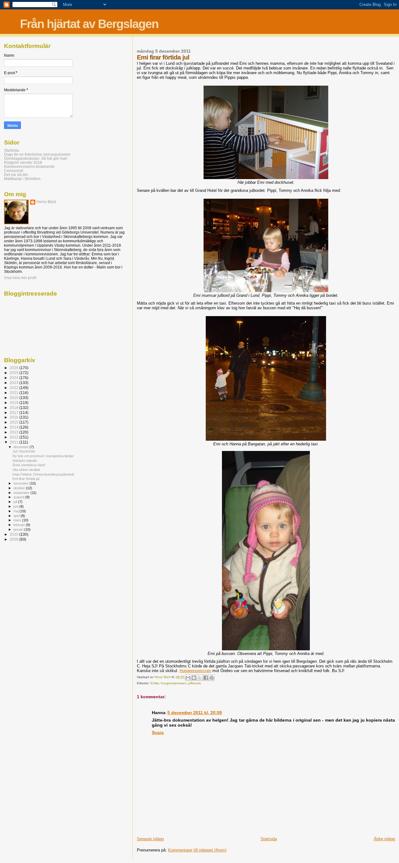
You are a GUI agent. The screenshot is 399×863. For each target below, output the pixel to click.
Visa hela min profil (20, 278)
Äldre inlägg (384, 839)
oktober (19, 488)
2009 (14, 539)
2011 (14, 442)
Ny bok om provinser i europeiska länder (43, 456)
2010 (14, 534)
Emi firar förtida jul (25, 479)
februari (19, 525)
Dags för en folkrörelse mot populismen (37, 154)
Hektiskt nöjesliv (24, 460)
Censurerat (13, 170)
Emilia (155, 683)
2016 (14, 417)
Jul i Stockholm (23, 451)
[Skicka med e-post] (188, 678)
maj (16, 511)
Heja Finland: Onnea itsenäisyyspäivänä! (43, 474)
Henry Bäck (46, 202)
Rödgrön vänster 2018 (23, 162)
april (17, 516)
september (22, 493)
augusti (19, 497)
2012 (14, 437)
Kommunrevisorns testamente (29, 166)
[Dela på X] (200, 678)
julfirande (194, 683)
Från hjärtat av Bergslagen (89, 24)
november (21, 483)
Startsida (269, 839)
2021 (14, 393)
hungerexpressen (173, 683)
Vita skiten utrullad (26, 470)
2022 (14, 388)
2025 (14, 373)
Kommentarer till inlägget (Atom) (197, 850)
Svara (158, 732)
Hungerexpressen (195, 670)
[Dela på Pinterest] (212, 678)
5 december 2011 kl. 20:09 (194, 712)
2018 (14, 407)
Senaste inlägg (150, 839)
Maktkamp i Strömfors (22, 179)
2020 (14, 398)
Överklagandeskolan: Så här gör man (35, 158)
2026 (14, 368)
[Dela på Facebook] (206, 678)
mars (17, 520)
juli (15, 502)
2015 (14, 422)
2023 (14, 383)
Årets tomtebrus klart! (28, 465)
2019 (14, 403)
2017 (14, 412)
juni (16, 506)
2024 (14, 378)
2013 (14, 432)
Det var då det (16, 175)
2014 (14, 427)
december (21, 447)
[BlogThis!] (194, 678)
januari (18, 529)
